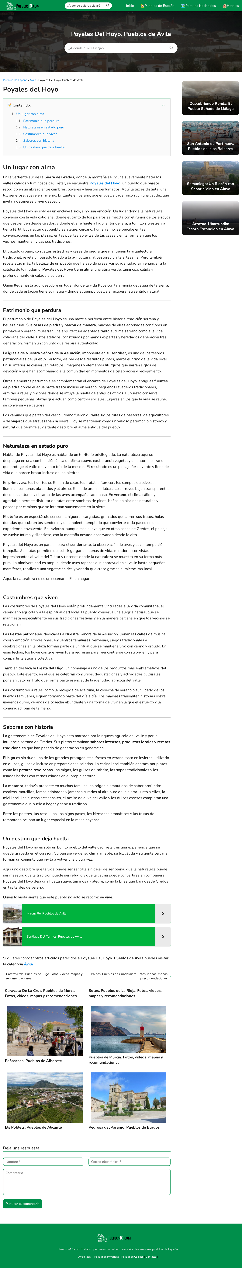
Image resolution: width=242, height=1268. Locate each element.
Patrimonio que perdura (41, 121)
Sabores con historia (38, 140)
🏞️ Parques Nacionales (198, 5)
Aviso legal (84, 1257)
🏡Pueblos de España (157, 5)
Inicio (130, 5)
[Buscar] (108, 5)
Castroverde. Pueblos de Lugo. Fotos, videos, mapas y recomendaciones (44, 976)
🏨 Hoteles (231, 5)
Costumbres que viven (40, 134)
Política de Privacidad (106, 1257)
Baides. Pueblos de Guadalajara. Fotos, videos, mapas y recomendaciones (129, 976)
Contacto (151, 1257)
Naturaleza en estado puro (43, 127)
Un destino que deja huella (44, 147)
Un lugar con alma (30, 114)
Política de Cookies (132, 1257)
